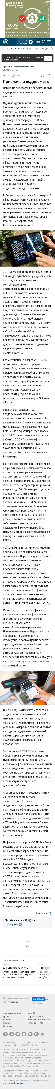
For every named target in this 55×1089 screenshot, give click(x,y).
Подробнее (19, 1083)
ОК (48, 58)
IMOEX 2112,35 (41, 48)
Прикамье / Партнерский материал (18, 66)
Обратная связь (35, 1016)
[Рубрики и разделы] (49, 41)
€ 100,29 (18, 48)
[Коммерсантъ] (5, 41)
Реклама (7, 1022)
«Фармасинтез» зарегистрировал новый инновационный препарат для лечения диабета (19, 974)
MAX (25, 920)
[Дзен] (17, 1034)
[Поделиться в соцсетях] (48, 75)
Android (31, 1013)
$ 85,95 (9, 48)
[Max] (36, 1034)
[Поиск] (43, 41)
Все (22, 960)
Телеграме (11, 924)
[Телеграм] (5, 1034)
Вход (37, 41)
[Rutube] (30, 1034)
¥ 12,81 (29, 48)
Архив (6, 1016)
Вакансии (8, 1026)
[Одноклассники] (24, 1034)
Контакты (8, 1019)
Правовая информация (39, 1019)
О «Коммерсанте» (12, 1013)
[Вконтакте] (11, 1034)
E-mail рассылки (36, 1022)
